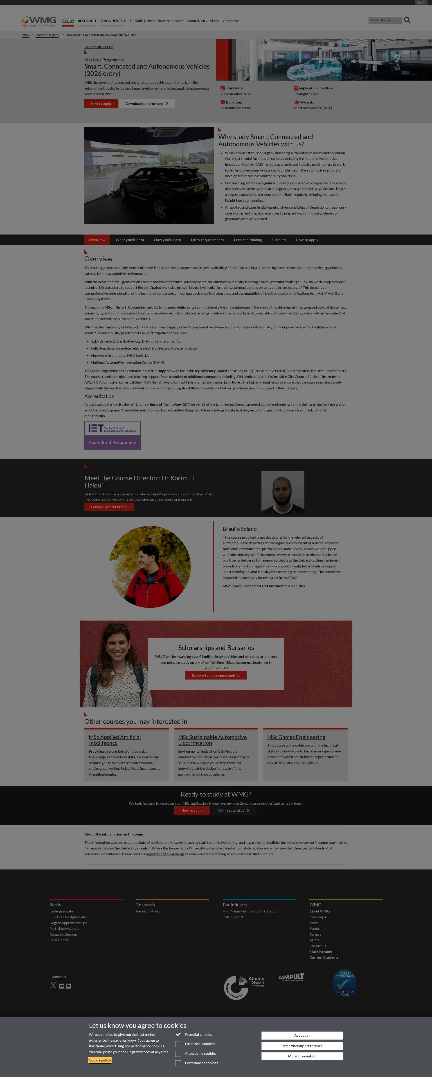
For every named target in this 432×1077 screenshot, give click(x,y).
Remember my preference (302, 1046)
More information (302, 1056)
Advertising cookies (200, 1053)
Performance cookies (201, 1063)
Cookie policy (100, 1060)
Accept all (302, 1035)
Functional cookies (199, 1044)
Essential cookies (198, 1034)
